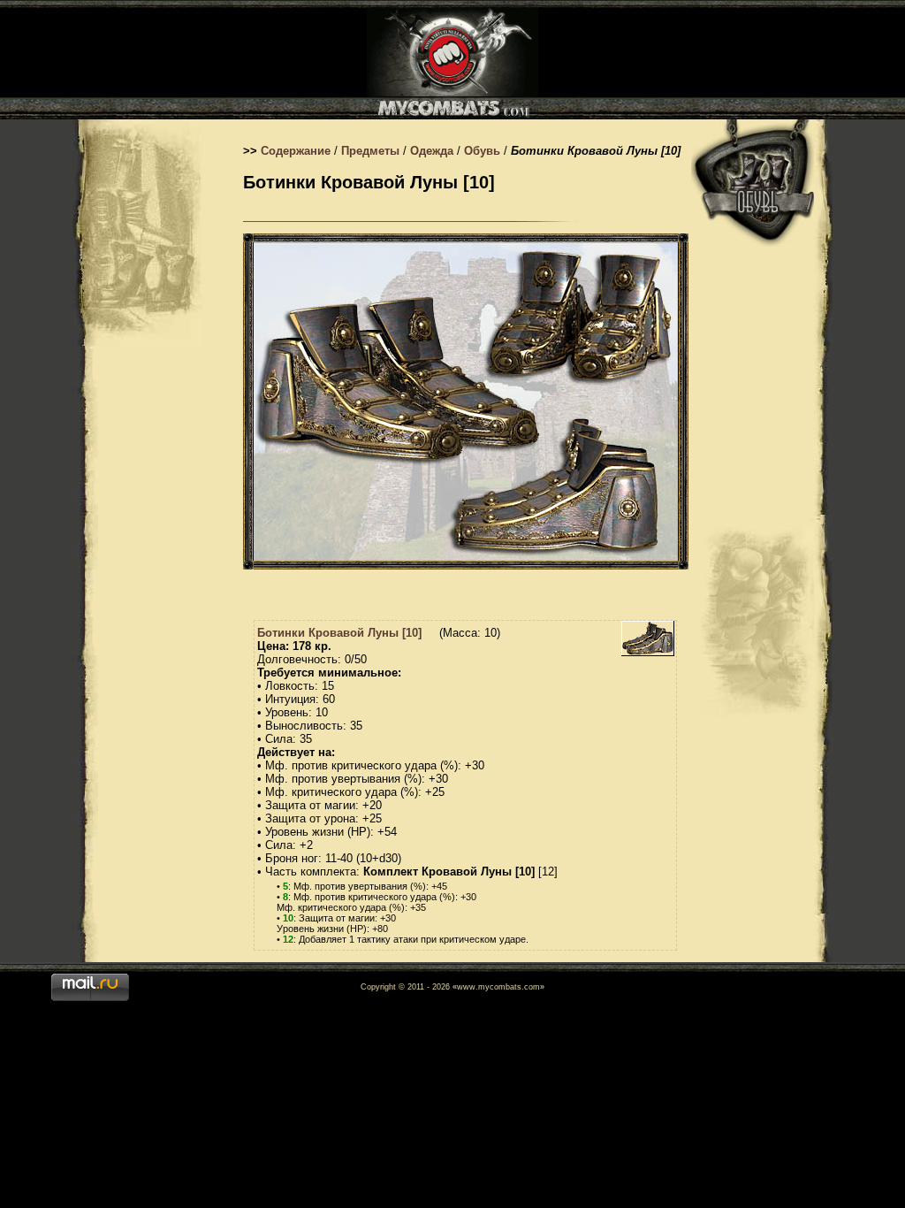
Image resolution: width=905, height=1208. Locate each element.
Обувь (482, 150)
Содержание (296, 150)
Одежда (431, 150)
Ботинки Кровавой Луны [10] (339, 632)
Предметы (370, 150)
